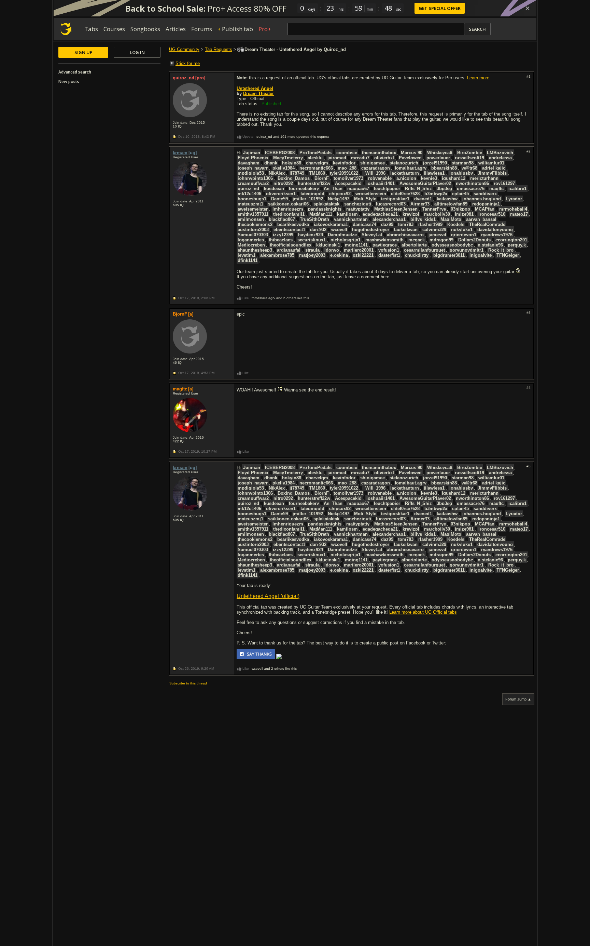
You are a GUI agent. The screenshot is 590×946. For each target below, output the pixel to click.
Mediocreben (251, 245)
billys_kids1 (423, 219)
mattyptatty (357, 209)
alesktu (315, 157)
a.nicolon (406, 178)
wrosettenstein (370, 193)
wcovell (339, 229)
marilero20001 (359, 250)
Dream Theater (258, 93)
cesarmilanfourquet (424, 250)
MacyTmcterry (288, 157)
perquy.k (517, 245)
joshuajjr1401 (380, 183)
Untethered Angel (255, 88)
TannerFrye (434, 209)
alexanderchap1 (389, 219)
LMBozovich (500, 152)
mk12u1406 (249, 193)
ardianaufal (288, 250)
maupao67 (358, 188)
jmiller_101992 (308, 198)
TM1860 (317, 173)
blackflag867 (282, 219)
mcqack (416, 239)
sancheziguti (357, 203)
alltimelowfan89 (450, 203)
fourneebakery (304, 188)
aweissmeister (253, 209)
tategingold (312, 193)
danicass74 (364, 224)
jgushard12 (453, 178)
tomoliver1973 (348, 178)
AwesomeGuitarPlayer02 (425, 183)
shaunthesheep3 (255, 250)
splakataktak (326, 203)
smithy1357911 (253, 214)
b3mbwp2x (435, 193)
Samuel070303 (253, 234)
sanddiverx (485, 193)
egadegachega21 (380, 214)
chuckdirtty (417, 255)
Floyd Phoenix (253, 157)
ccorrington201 (511, 239)
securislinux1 (311, 239)
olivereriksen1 (281, 193)
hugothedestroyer (370, 229)
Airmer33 (420, 203)
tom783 (405, 224)
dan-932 (318, 229)
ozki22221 (363, 255)
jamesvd (437, 234)
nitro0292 (283, 183)
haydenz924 (310, 234)
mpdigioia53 (251, 173)
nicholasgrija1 (346, 239)
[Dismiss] (527, 8)
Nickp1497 (338, 198)
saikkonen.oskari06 (288, 203)
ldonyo (331, 250)
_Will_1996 (374, 173)
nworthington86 (472, 183)
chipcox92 (340, 193)
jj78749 (297, 173)
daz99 (387, 224)
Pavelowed (410, 157)
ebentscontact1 (289, 229)
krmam (180, 152)
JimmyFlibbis (492, 173)
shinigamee (372, 162)
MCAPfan (484, 209)
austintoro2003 (253, 229)
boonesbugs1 (252, 198)
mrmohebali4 (513, 209)
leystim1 (246, 255)
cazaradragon (375, 168)
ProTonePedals (315, 152)
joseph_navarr (253, 168)
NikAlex (277, 173)
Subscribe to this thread (188, 683)
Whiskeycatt (439, 152)
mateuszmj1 (250, 203)
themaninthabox (379, 152)
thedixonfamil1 (289, 214)
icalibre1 (517, 188)
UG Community (184, 49)
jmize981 (464, 214)
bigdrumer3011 (449, 255)
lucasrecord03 (391, 203)
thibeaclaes (281, 239)
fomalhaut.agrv (410, 168)
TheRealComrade (487, 224)
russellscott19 (469, 157)
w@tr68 (469, 168)
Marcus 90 (411, 152)
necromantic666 (316, 168)
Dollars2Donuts (474, 239)
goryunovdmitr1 (466, 250)
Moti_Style (365, 198)
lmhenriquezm (287, 209)
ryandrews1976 (496, 234)
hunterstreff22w (314, 183)
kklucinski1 (328, 245)
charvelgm (317, 162)
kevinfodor (344, 162)
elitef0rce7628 (405, 193)
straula (312, 250)
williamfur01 (491, 162)
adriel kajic (493, 168)
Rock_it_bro (501, 250)
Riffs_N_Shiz (418, 188)
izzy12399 (283, 234)
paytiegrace (385, 245)
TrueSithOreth (314, 219)
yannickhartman (351, 219)
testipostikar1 (395, 198)
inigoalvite (480, 255)
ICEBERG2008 (280, 152)
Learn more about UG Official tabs (423, 612)
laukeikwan (406, 229)
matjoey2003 (312, 255)
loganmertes (251, 239)
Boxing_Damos (294, 178)
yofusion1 (388, 250)
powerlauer (438, 157)
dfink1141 (247, 260)
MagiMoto (450, 219)
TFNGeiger (507, 255)
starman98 (463, 162)
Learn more (478, 77)
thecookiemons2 (255, 224)
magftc (496, 188)
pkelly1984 (283, 168)
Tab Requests (218, 49)
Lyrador (514, 198)
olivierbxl (384, 157)
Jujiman (251, 152)
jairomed (336, 157)
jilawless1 (434, 173)
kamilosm (347, 214)
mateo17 (519, 214)
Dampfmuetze (342, 234)
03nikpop (460, 209)
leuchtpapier (387, 188)
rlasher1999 (430, 224)
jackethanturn (404, 173)
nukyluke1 (462, 229)
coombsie (346, 152)
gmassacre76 (470, 188)
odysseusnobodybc (452, 245)
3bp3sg (444, 188)
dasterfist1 (389, 255)
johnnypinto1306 (255, 178)
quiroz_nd (183, 77)
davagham (248, 162)
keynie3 (429, 178)
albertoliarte (414, 245)
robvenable (380, 178)
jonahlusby (461, 173)
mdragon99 (441, 239)
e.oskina (339, 255)
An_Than (333, 188)
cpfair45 (460, 193)
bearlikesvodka (293, 224)
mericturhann (484, 178)
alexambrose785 (277, 255)
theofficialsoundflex (290, 245)
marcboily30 (437, 214)
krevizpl (411, 214)
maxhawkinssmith (384, 239)
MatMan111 (320, 214)
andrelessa (500, 157)
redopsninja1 (486, 203)
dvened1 (423, 198)
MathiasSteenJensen (396, 209)
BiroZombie (469, 152)
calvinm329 (434, 229)
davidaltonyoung (495, 229)
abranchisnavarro (405, 234)
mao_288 (347, 168)
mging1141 (356, 245)
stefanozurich (404, 162)
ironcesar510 (491, 214)
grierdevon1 (463, 234)
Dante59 (279, 198)
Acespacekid (348, 183)
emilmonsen (251, 219)
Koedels (455, 224)
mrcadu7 (360, 157)
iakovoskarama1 (331, 224)
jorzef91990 (435, 162)
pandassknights (324, 209)
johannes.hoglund (481, 198)
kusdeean (274, 188)
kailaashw (447, 198)
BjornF (321, 178)
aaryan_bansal (481, 219)
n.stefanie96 (490, 245)
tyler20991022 (344, 173)
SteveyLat (372, 234)
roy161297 (504, 183)
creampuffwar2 (253, 183)
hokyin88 (291, 162)
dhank (270, 162)
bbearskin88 (444, 168)
